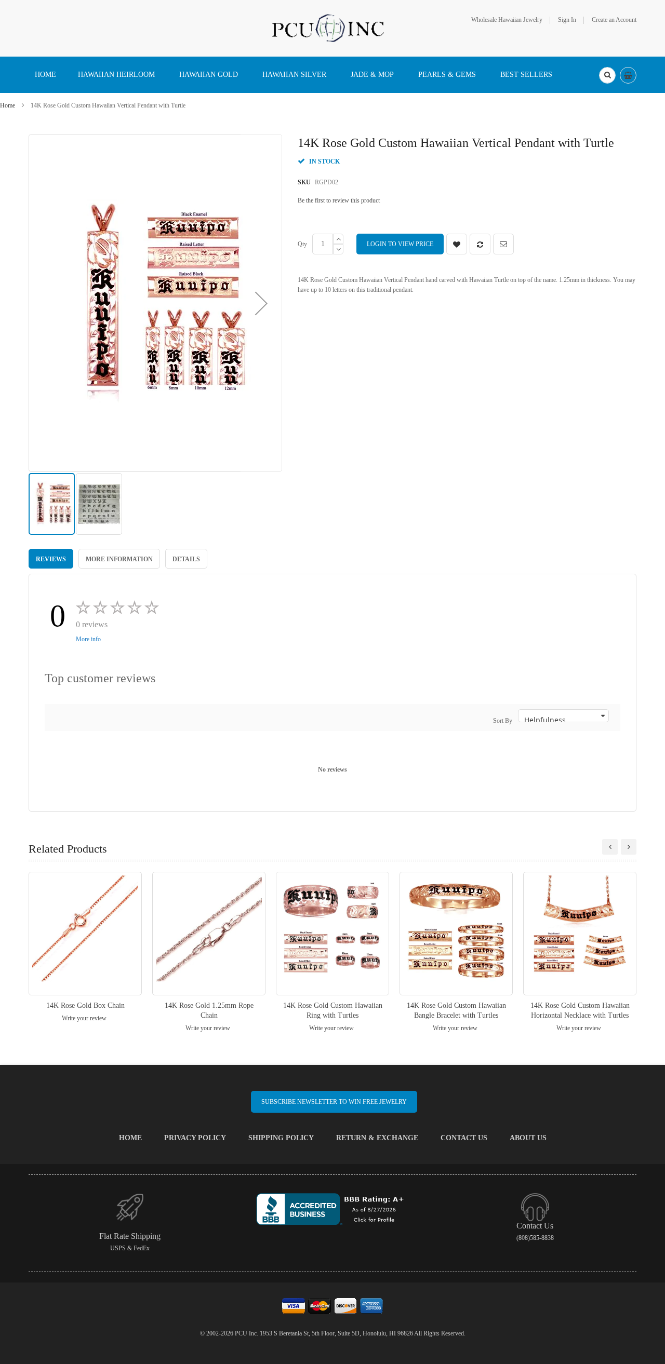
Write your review (84, 1018)
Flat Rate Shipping (130, 1236)
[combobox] (607, 75)
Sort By (502, 720)
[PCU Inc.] (332, 27)
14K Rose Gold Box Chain (85, 1005)
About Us (528, 1138)
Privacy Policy (195, 1138)
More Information (119, 559)
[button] (261, 303)
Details (186, 559)
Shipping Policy (281, 1138)
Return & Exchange (377, 1138)
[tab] (51, 559)
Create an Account (614, 19)
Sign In (567, 19)
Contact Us (464, 1138)
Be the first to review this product (339, 200)
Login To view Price (400, 244)
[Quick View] (85, 933)
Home (7, 105)
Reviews (51, 559)
